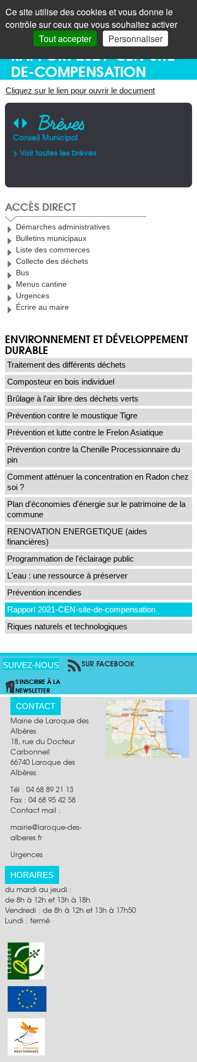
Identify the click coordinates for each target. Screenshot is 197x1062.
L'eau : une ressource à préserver (67, 575)
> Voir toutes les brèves (54, 152)
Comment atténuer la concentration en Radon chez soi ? (98, 482)
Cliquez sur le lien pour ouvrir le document (80, 90)
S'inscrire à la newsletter (37, 685)
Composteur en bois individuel (60, 381)
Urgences (32, 295)
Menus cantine (41, 284)
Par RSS (72, 663)
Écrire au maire (42, 307)
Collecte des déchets (52, 261)
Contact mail (33, 810)
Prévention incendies (44, 592)
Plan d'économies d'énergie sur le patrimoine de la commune (96, 509)
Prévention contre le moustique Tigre (72, 415)
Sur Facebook (108, 663)
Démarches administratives (63, 226)
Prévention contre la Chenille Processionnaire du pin (93, 454)
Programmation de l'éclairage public (70, 558)
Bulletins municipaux (51, 238)
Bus (22, 272)
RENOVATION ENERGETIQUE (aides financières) (77, 536)
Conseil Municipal (45, 137)
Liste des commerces (53, 249)
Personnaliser (135, 38)
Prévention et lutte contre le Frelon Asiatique (85, 432)
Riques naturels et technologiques (67, 626)
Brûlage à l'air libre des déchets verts (72, 398)
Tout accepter (65, 38)
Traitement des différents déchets (66, 364)
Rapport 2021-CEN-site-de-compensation (81, 609)
